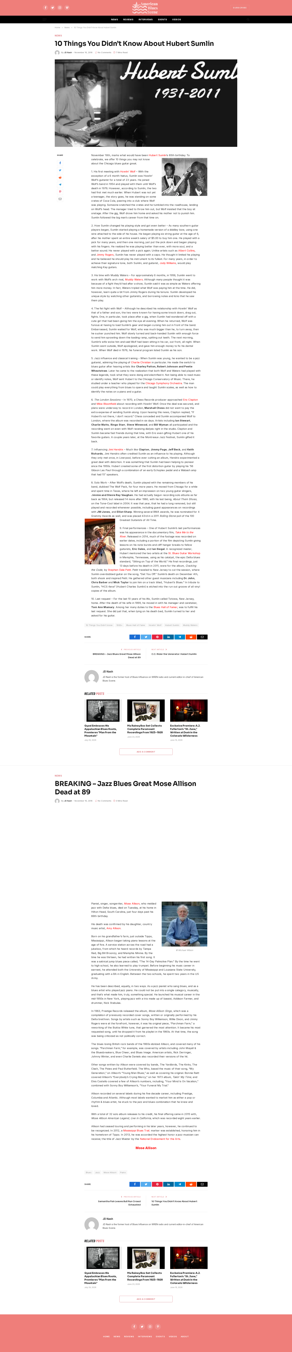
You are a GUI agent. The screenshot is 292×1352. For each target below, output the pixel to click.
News (58, 35)
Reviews (129, 1336)
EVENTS (162, 19)
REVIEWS (128, 19)
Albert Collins (186, 250)
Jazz (97, 1172)
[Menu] (45, 19)
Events (160, 1336)
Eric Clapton (190, 399)
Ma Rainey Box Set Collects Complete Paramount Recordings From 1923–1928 (145, 729)
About (185, 1336)
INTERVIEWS (146, 19)
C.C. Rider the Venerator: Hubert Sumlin (174, 654)
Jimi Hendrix (115, 449)
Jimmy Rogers (105, 254)
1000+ (119, 625)
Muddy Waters (134, 279)
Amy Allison (113, 928)
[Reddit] (60, 177)
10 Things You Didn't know (99, 625)
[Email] (60, 199)
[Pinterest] (60, 192)
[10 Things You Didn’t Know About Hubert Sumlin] (146, 103)
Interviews (145, 1336)
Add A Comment (146, 751)
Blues (88, 1172)
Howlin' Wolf (155, 625)
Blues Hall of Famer (165, 607)
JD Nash (68, 52)
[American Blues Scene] (146, 7)
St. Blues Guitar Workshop (184, 553)
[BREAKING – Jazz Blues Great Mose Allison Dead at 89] (146, 851)
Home (106, 1336)
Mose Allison (132, 903)
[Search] (247, 19)
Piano (123, 1172)
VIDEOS (176, 19)
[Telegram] (60, 185)
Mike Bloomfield (106, 403)
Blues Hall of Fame (135, 625)
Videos (173, 1336)
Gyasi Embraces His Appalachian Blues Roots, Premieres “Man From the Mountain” (100, 730)
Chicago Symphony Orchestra (164, 383)
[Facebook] (60, 163)
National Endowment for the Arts (160, 1138)
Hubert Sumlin (157, 155)
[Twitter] (60, 170)
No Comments (104, 52)
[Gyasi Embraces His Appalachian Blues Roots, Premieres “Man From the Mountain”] (103, 710)
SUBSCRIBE (240, 7)
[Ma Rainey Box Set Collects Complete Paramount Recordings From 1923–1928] (146, 710)
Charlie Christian (141, 362)
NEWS (114, 19)
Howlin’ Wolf (127, 171)
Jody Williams (168, 263)
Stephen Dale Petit (119, 569)
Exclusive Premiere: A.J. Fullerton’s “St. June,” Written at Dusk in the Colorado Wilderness (185, 730)
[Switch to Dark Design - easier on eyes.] (243, 19)
